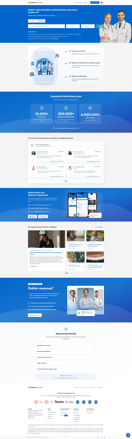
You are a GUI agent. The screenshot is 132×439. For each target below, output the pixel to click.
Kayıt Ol (79, 2)
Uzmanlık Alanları (51, 412)
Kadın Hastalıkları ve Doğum (34, 34)
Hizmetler (50, 416)
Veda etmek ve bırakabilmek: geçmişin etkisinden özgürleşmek (94, 246)
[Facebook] (98, 437)
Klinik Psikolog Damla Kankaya (36, 250)
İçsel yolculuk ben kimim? (74, 266)
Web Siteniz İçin (64, 413)
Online (85, 387)
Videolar (77, 387)
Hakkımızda (76, 410)
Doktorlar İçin (64, 410)
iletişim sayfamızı (66, 378)
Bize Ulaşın (76, 413)
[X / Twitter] (100, 437)
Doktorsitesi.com (90, 410)
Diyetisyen (59, 34)
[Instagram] (102, 437)
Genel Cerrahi (43, 34)
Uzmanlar (50, 410)
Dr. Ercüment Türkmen (42, 152)
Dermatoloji (30, 36)
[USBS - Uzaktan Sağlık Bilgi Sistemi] (48, 402)
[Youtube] (104, 437)
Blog (76, 2)
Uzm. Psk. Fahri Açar (72, 264)
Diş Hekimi (79, 34)
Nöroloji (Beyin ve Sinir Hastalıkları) (35, 38)
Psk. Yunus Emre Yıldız (78, 167)
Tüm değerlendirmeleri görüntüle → (57, 161)
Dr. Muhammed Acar (42, 167)
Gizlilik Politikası (77, 415)
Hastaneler (50, 418)
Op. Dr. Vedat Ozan (78, 152)
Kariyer (64, 415)
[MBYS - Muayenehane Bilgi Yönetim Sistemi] (38, 402)
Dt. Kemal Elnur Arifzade (92, 264)
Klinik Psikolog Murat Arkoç (92, 242)
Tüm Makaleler (99, 227)
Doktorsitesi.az (90, 413)
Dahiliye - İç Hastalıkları (67, 34)
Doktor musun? (95, 2)
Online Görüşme (47, 38)
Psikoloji (74, 34)
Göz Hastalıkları (37, 36)
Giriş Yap (86, 2)
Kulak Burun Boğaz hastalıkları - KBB (49, 36)
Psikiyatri (49, 34)
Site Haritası (76, 421)
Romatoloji (54, 34)
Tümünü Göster (54, 38)
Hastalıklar (50, 414)
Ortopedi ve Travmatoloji (62, 36)
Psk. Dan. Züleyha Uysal (72, 242)
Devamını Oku (33, 266)
